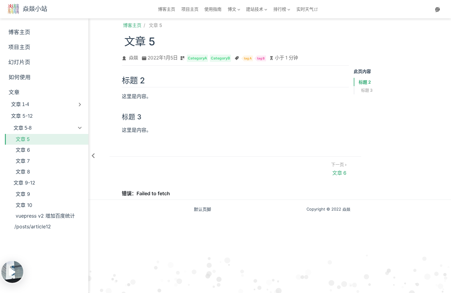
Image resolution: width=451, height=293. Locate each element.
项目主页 (190, 9)
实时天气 (307, 9)
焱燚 (133, 58)
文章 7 (23, 161)
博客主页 (166, 9)
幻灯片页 (19, 62)
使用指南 (213, 9)
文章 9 (23, 194)
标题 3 (366, 90)
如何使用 (20, 77)
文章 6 (23, 150)
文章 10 (24, 205)
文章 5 (23, 139)
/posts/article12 (32, 226)
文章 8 (23, 172)
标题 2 (365, 82)
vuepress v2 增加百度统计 (45, 216)
